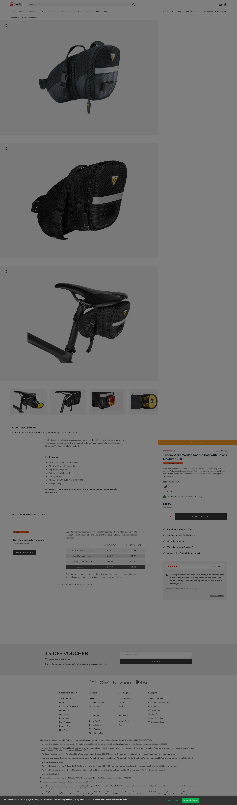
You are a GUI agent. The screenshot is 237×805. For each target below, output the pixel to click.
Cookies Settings (172, 800)
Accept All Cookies (190, 800)
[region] (118, 800)
